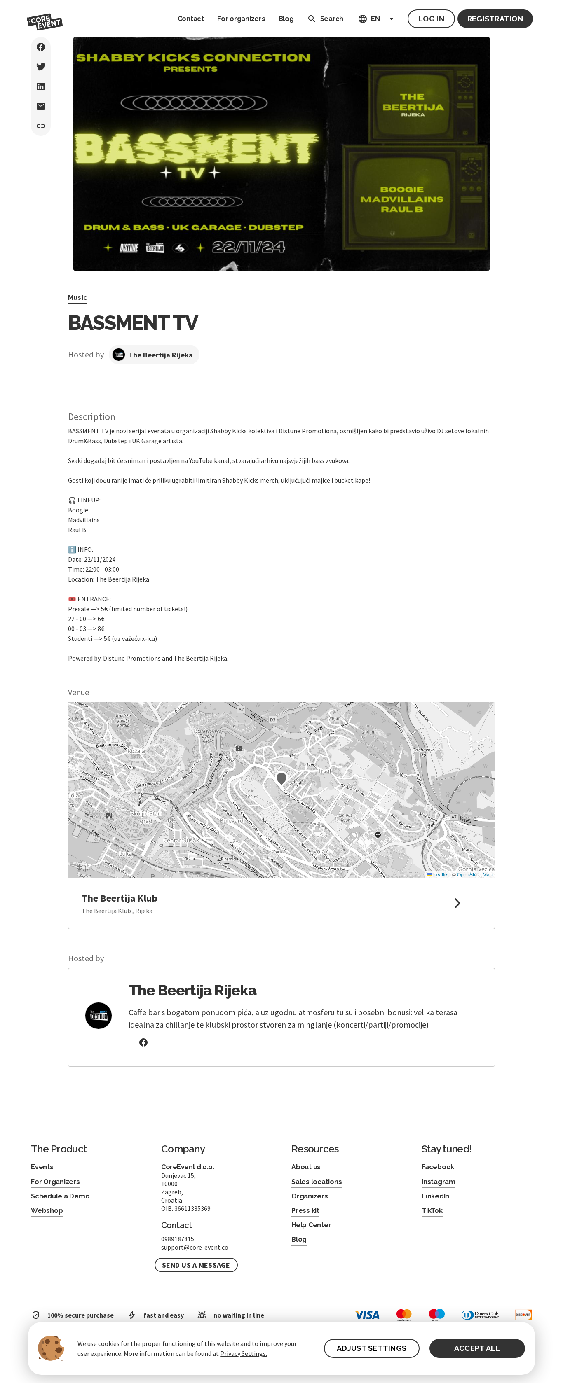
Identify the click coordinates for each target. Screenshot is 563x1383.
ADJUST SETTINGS (371, 1348)
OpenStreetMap (475, 874)
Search (332, 19)
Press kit (305, 1211)
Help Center (311, 1225)
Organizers (309, 1196)
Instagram (438, 1182)
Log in (431, 18)
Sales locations (316, 1182)
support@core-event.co (194, 1247)
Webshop (47, 1211)
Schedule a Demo (60, 1196)
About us (306, 1167)
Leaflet (440, 874)
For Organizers (55, 1182)
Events (42, 1167)
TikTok (432, 1211)
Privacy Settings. (243, 1353)
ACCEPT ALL (477, 1348)
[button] (281, 779)
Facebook (438, 1167)
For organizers (241, 19)
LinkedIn (435, 1196)
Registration (495, 18)
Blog (286, 19)
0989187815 (177, 1239)
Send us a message (196, 1265)
